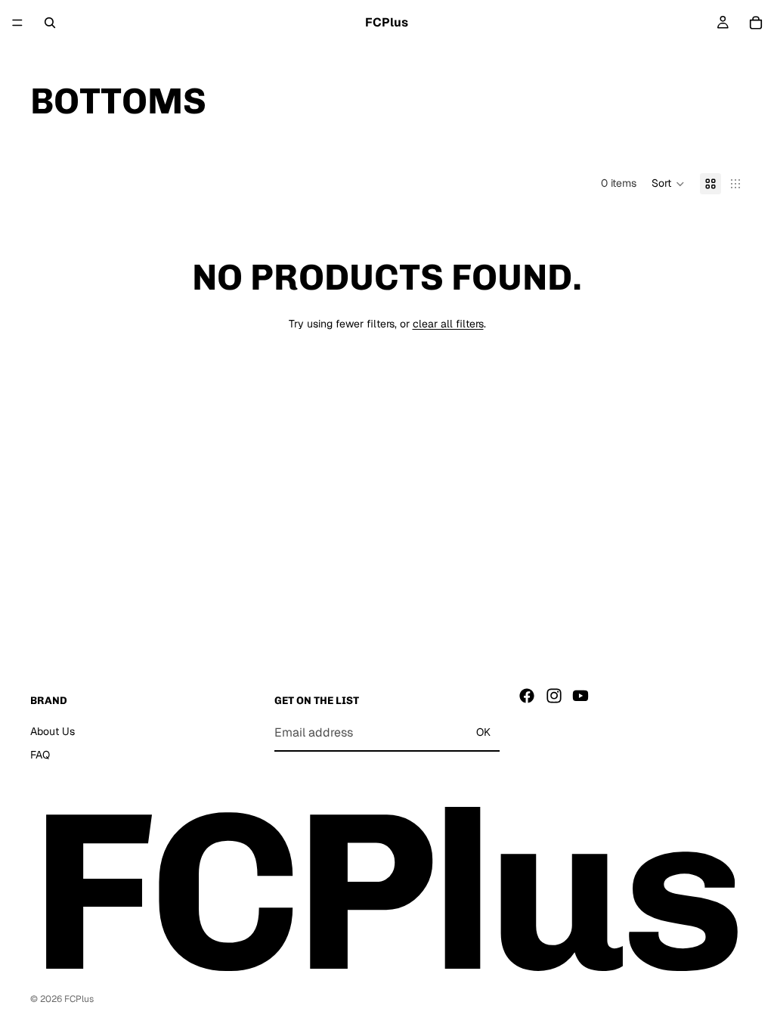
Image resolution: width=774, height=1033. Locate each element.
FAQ (40, 755)
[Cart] (755, 22)
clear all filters (448, 323)
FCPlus (79, 999)
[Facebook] (527, 696)
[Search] (50, 22)
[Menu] (17, 22)
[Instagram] (554, 696)
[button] (668, 183)
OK (483, 733)
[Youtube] (580, 696)
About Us (52, 731)
